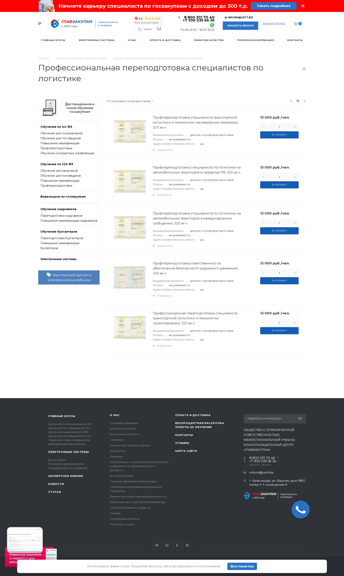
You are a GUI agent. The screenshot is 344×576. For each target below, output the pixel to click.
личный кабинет (274, 23)
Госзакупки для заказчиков (66, 463)
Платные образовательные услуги (133, 481)
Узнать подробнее (273, 6)
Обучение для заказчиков (59, 171)
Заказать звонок (240, 25)
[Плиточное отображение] (291, 101)
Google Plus (187, 545)
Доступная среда (121, 475)
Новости (56, 483)
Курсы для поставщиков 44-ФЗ (69, 428)
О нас (115, 415)
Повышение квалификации (59, 143)
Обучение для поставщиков (60, 138)
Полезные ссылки (122, 524)
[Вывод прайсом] (305, 101)
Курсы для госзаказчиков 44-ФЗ (70, 424)
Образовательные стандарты (130, 507)
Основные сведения (124, 423)
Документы (117, 450)
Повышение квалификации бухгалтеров (59, 245)
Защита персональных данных (130, 445)
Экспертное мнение (65, 476)
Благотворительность (125, 434)
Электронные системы (68, 451)
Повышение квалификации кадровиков (68, 220)
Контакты (184, 435)
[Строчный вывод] (298, 101)
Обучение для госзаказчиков (61, 133)
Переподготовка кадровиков (61, 215)
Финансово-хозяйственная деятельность (138, 496)
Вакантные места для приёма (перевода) (137, 502)
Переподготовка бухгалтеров (61, 238)
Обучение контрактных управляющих (67, 153)
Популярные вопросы (125, 518)
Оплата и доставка (192, 415)
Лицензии (116, 456)
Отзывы (115, 513)
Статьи (54, 491)
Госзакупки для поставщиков (67, 468)
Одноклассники (177, 545)
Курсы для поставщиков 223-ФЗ (69, 436)
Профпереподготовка (56, 148)
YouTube (167, 545)
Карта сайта (186, 450)
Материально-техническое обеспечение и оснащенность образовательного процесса (139, 466)
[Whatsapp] (212, 25)
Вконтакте (156, 545)
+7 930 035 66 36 (199, 20)
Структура (117, 439)
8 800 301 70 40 (199, 17)
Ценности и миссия (123, 428)
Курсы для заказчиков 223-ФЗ (68, 432)
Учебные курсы (61, 416)
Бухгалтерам (57, 459)
